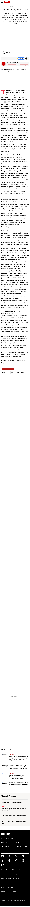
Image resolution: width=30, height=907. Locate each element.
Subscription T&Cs (22, 846)
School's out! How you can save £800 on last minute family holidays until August (18, 783)
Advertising (5, 846)
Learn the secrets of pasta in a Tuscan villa (14, 822)
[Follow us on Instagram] (4, 856)
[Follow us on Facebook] (11, 856)
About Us (4, 842)
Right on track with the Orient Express (14, 816)
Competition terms (7, 887)
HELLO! (8, 52)
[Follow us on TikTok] (25, 856)
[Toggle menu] (2, 2)
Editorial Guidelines (8, 891)
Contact (4, 850)
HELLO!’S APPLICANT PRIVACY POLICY (12, 896)
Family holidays (17, 372)
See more (4, 751)
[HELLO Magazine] (7, 2)
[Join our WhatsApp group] (4, 865)
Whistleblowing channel (9, 878)
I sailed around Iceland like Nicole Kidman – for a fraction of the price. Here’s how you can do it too (17, 776)
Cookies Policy (15, 869)
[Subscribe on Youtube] (4, 860)
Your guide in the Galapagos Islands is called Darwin (14, 809)
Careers (4, 900)
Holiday (5, 372)
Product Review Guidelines (17, 900)
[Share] (26, 58)
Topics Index (20, 850)
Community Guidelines (8, 874)
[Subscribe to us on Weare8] (25, 860)
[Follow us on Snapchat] (11, 860)
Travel (17, 6)
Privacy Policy (6, 882)
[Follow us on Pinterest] (18, 860)
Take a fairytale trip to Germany (12, 802)
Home (11, 6)
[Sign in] (25, 2)
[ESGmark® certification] (13, 834)
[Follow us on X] (18, 856)
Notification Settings (20, 882)
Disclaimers (5, 869)
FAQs (17, 842)
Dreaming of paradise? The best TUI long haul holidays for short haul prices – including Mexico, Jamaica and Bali (18, 766)
